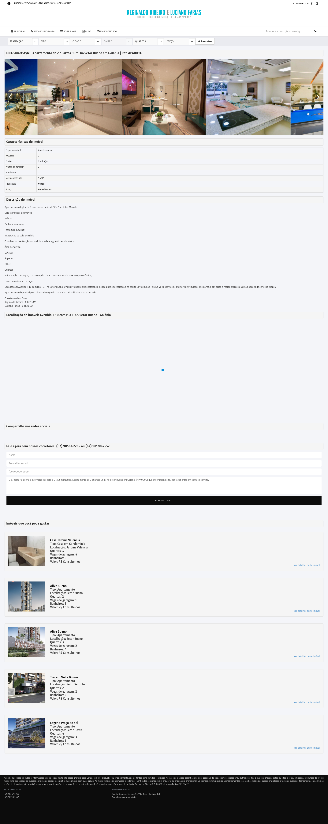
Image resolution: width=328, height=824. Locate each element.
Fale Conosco (108, 31)
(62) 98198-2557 (11, 797)
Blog (88, 31)
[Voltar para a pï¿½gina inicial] (164, 14)
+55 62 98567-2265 (63, 3)
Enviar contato (164, 500)
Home (9, 3)
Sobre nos (69, 31)
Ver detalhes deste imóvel (307, 565)
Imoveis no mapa (44, 31)
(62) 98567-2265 (11, 794)
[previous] (10, 96)
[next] (317, 96)
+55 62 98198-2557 (46, 3)
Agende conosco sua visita (124, 797)
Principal (19, 31)
